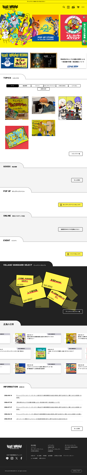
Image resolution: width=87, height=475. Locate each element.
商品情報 (25, 86)
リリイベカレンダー (75, 254)
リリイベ (37, 86)
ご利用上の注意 (58, 456)
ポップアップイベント (49, 86)
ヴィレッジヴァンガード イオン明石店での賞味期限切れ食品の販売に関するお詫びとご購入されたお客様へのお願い (48, 414)
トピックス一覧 (76, 154)
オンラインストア (70, 445)
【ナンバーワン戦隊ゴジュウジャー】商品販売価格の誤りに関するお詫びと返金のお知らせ (41, 419)
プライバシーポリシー (68, 456)
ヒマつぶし (74, 86)
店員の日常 (43, 89)
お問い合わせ (42, 458)
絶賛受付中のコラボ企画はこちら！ (70, 229)
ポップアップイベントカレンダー (72, 205)
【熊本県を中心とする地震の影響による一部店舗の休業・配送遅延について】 (38, 402)
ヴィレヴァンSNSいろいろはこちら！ (18, 1)
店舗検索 (50, 451)
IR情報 (44, 456)
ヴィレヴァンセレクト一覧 (73, 311)
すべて (12, 86)
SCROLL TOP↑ (77, 471)
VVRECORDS (62, 86)
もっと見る (77, 180)
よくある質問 (34, 458)
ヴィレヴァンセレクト (54, 449)
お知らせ (33, 456)
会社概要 (50, 456)
